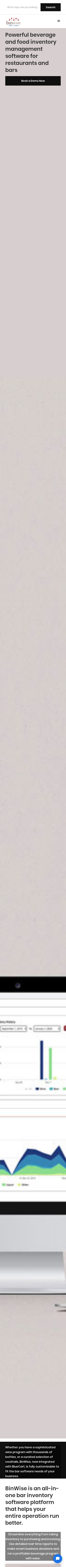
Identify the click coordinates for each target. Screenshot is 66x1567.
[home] (13, 21)
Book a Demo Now (33, 81)
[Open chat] (57, 1558)
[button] (59, 21)
